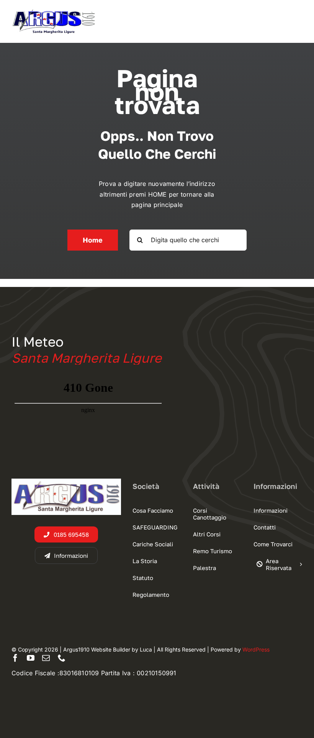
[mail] (46, 658)
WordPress (256, 649)
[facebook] (15, 658)
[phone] (61, 658)
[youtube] (30, 658)
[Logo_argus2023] (53, 11)
